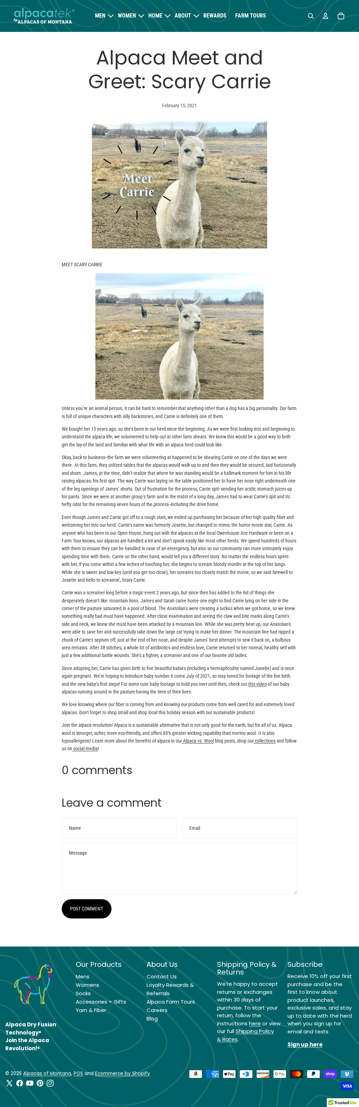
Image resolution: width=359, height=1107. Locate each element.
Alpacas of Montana (47, 1073)
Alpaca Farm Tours (171, 1001)
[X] (9, 1083)
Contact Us (162, 976)
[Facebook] (19, 1083)
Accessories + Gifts (101, 1001)
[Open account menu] (325, 16)
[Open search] (310, 16)
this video (257, 684)
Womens (87, 985)
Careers (157, 1010)
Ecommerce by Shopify (122, 1073)
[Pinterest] (40, 1083)
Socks (83, 993)
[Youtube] (30, 1083)
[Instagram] (50, 1083)
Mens (82, 976)
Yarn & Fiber (91, 1010)
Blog (152, 1018)
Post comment (86, 908)
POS (78, 1073)
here (255, 1023)
